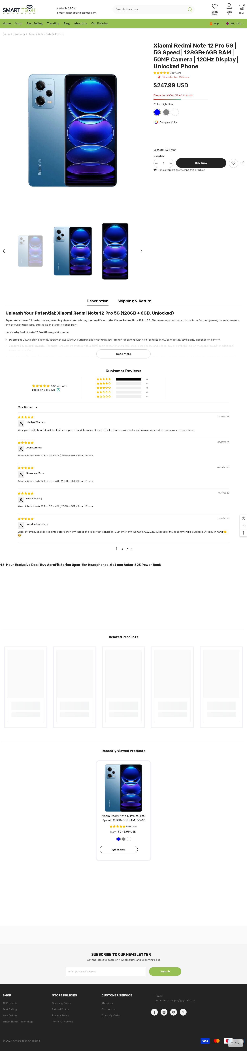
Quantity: (159, 155)
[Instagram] (164, 1012)
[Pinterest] (173, 1012)
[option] (73, 130)
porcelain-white (129, 839)
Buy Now (123, 1044)
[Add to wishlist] (233, 163)
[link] (214, 23)
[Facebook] (154, 1012)
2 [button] (122, 548)
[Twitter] (183, 1012)
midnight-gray (124, 839)
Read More (123, 354)
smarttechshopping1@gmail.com (175, 1000)
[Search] (153, 9)
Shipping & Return (134, 301)
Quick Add (118, 849)
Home (6, 34)
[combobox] (148, 9)
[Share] (241, 163)
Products (19, 34)
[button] (4, 251)
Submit (165, 971)
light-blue (118, 839)
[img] (25, 417)
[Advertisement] (108, 596)
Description (97, 301)
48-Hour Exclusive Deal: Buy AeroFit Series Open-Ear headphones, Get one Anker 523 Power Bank (80, 565)
